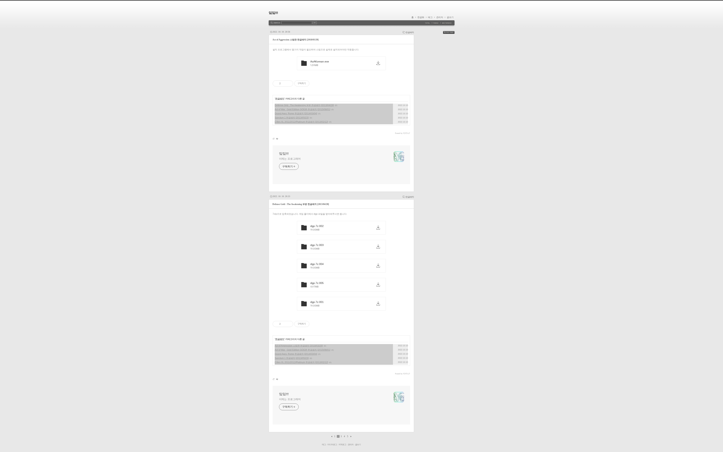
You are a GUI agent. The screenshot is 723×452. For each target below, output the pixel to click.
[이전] (332, 436)
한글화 (420, 17)
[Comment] (277, 139)
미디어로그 (332, 444)
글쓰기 (450, 17)
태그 (430, 17)
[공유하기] (284, 83)
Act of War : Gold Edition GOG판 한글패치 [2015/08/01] (302, 109)
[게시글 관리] (289, 83)
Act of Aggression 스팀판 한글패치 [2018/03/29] (295, 39)
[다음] (350, 436)
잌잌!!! (273, 13)
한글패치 (410, 32)
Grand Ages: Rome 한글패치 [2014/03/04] (296, 113)
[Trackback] (274, 139)
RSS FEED (451, 32)
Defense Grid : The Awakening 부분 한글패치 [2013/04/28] (304, 105)
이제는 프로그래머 (290, 158)
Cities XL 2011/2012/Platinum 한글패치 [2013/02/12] (301, 122)
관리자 (439, 17)
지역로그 (342, 444)
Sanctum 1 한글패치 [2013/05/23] (292, 117)
